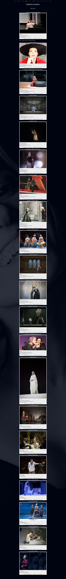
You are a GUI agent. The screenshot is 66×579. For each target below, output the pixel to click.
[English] (51, 1)
